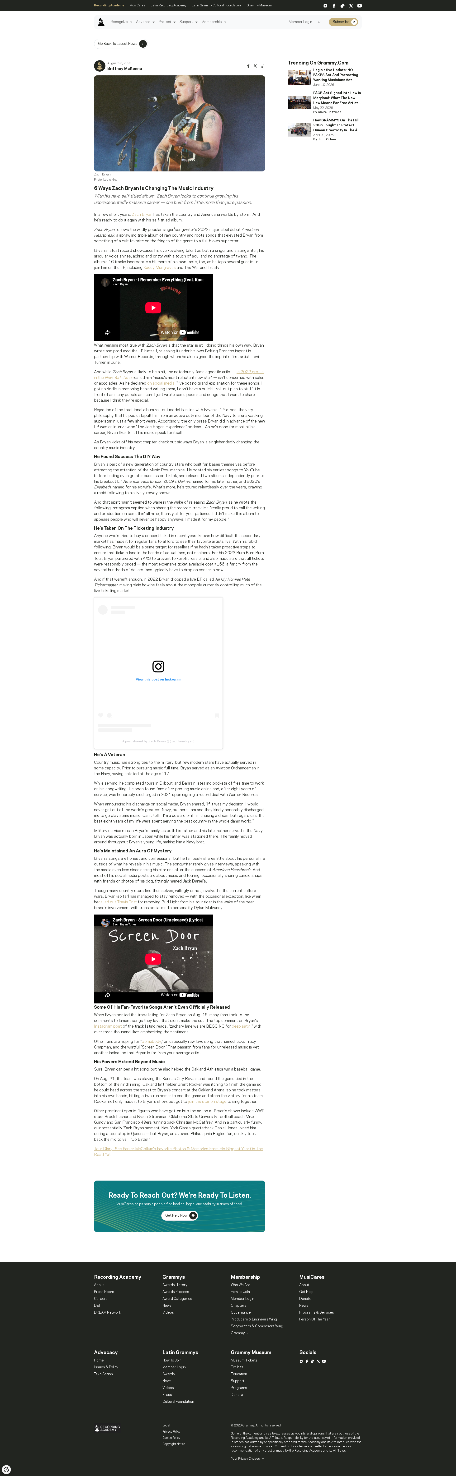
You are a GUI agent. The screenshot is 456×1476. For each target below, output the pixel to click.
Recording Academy (109, 5)
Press (167, 1395)
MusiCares (137, 5)
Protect (165, 22)
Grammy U (239, 1333)
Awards (168, 1374)
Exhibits (237, 1367)
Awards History (174, 1285)
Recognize (119, 22)
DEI (97, 1305)
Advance (143, 22)
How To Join (240, 1292)
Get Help (306, 1292)
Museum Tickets (244, 1360)
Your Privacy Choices (246, 1458)
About (99, 1285)
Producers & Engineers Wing (254, 1319)
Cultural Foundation (178, 1401)
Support (186, 22)
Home (99, 1360)
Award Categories (177, 1299)
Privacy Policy (171, 1431)
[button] (130, 22)
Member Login (300, 22)
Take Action (103, 1374)
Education (239, 1374)
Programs (239, 1388)
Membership (211, 22)
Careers (101, 1299)
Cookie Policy (171, 1437)
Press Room (104, 1292)
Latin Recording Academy (168, 5)
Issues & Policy (106, 1367)
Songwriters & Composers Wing (257, 1326)
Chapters (238, 1305)
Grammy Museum (259, 5)
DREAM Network (107, 1312)
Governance (241, 1312)
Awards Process (175, 1292)
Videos (168, 1312)
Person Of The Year (314, 1319)
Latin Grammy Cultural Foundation (216, 5)
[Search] (319, 22)
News (166, 1305)
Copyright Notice (173, 1444)
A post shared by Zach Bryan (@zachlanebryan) (158, 741)
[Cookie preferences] (6, 1469)
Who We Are (240, 1285)
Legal (166, 1425)
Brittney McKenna (124, 69)
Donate (305, 1299)
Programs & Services (316, 1312)
